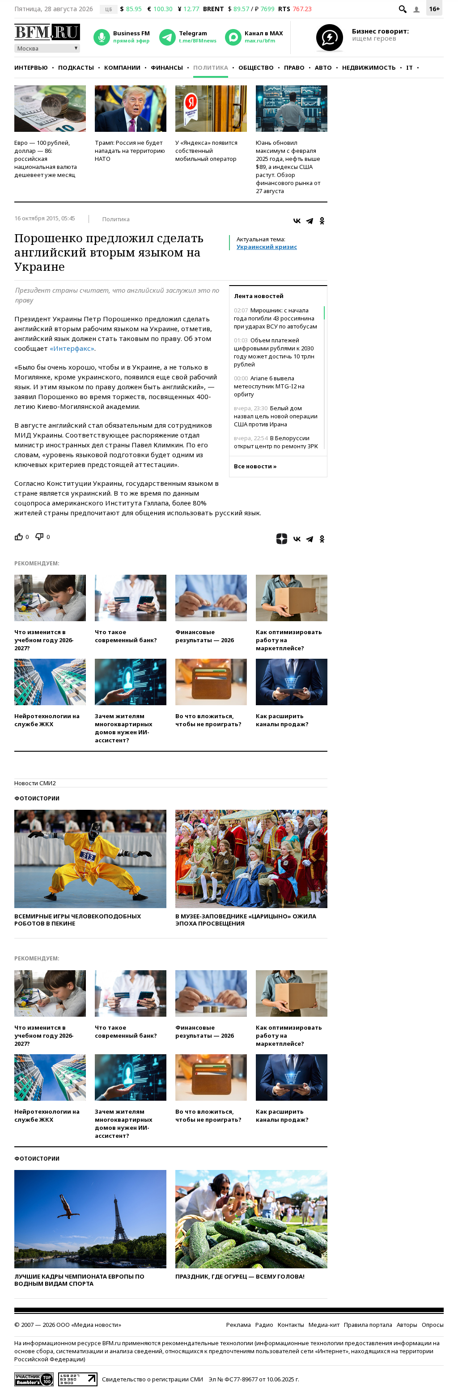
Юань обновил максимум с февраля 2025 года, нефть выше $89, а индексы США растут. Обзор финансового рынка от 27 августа (288, 167)
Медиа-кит (324, 1325)
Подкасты (76, 67)
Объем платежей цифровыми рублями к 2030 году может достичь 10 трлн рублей (274, 352)
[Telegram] (309, 220)
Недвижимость (369, 67)
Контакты (291, 1325)
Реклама (238, 1325)
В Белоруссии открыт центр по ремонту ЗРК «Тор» (276, 446)
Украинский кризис (267, 246)
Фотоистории (36, 798)
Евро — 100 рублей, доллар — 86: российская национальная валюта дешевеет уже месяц (45, 159)
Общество (256, 67)
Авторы (407, 1325)
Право (294, 67)
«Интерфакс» (72, 348)
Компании (122, 67)
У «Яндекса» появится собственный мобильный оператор (206, 151)
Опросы (433, 1325)
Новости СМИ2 (34, 783)
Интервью (31, 67)
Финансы (167, 67)
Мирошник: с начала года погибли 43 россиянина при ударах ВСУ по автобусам (275, 318)
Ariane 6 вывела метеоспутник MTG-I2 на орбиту (269, 386)
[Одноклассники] (322, 220)
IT (409, 67)
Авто (323, 67)
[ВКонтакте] (297, 220)
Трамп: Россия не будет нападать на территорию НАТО (130, 151)
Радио (264, 1325)
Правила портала (368, 1325)
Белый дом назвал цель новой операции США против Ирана (276, 416)
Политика (210, 67)
